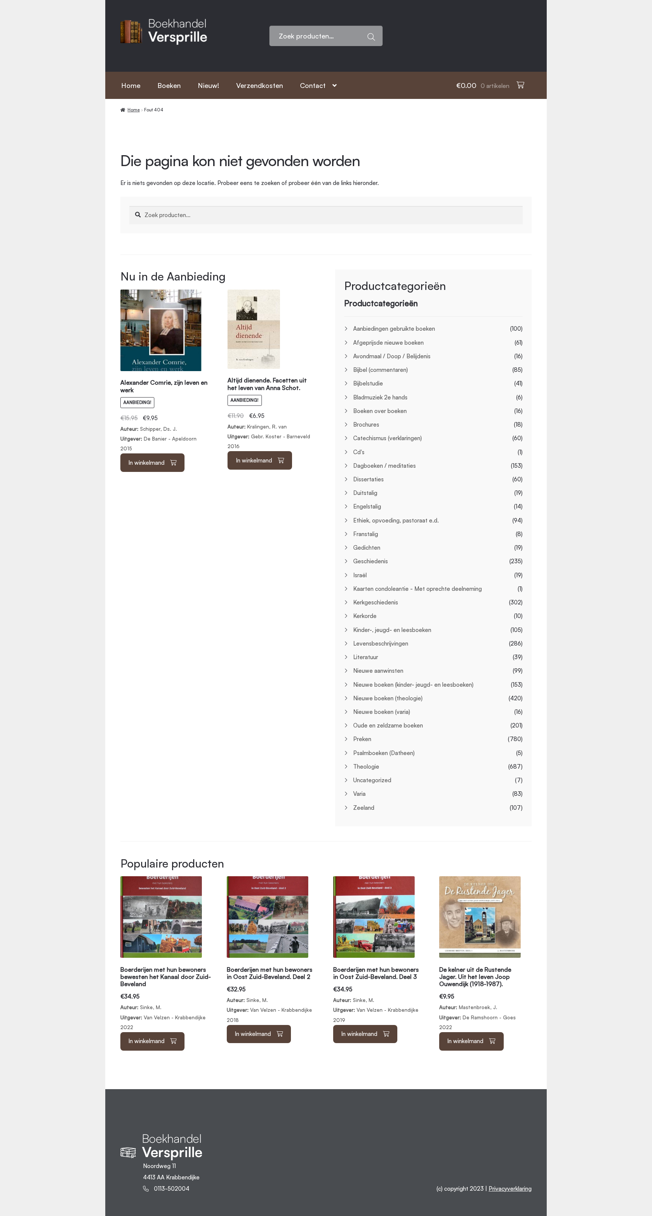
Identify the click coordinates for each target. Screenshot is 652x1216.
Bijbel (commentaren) (380, 369)
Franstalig (365, 534)
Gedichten (366, 547)
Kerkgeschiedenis (375, 602)
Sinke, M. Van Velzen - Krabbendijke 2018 (269, 994)
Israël (360, 575)
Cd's (358, 452)
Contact (313, 85)
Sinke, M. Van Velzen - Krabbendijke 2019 (376, 994)
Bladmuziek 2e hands (380, 397)
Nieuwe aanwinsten (378, 670)
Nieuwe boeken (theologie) (388, 698)
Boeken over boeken (380, 411)
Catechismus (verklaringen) (387, 438)
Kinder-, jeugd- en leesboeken (392, 629)
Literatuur (365, 657)
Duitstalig (365, 492)
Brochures (366, 424)
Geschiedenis (370, 561)
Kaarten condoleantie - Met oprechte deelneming (417, 588)
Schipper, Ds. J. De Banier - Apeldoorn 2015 (164, 416)
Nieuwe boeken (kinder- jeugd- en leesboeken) (413, 684)
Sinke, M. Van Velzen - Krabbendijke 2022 (165, 998)
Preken (362, 739)
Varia (359, 793)
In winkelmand (146, 462)
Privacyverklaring (510, 1188)
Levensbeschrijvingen (380, 643)
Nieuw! (208, 85)
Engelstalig (367, 506)
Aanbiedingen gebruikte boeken (394, 328)
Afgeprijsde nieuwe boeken (388, 342)
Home (130, 85)
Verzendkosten (259, 85)
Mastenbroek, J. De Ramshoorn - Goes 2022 (477, 998)
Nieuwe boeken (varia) (381, 711)
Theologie (366, 766)
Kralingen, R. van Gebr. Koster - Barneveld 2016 (269, 414)
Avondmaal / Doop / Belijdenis (392, 356)
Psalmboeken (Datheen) (384, 753)
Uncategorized (372, 780)
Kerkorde (365, 616)
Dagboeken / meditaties (384, 465)
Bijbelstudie (368, 383)
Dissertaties (368, 479)
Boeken (169, 85)
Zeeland (363, 807)
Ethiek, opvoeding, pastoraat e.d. (396, 520)
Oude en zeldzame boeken (388, 725)
